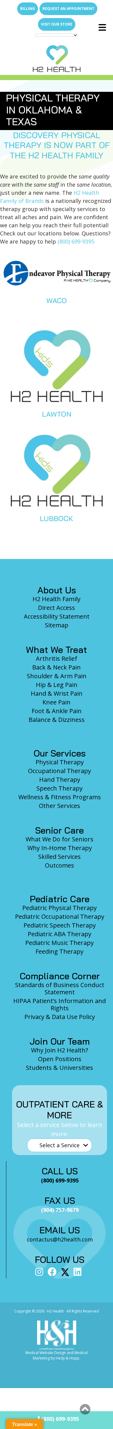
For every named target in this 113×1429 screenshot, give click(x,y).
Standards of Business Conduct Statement (59, 988)
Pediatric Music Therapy (59, 943)
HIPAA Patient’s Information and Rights (59, 1004)
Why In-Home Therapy (59, 848)
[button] (85, 1409)
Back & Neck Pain (56, 667)
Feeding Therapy (59, 951)
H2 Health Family (56, 599)
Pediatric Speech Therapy (60, 925)
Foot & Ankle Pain (57, 711)
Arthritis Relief (56, 658)
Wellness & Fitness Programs (59, 797)
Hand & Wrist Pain (57, 693)
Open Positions (59, 1059)
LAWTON (56, 413)
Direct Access (56, 608)
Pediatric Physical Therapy (59, 908)
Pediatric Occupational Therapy (59, 916)
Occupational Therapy (59, 771)
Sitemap (56, 625)
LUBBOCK (56, 518)
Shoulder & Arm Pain (56, 676)
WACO (56, 300)
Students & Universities (59, 1068)
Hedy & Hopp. (68, 1358)
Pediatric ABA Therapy (59, 934)
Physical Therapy (60, 762)
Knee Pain (56, 702)
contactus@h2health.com (60, 1239)
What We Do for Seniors (59, 839)
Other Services (59, 806)
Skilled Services (59, 857)
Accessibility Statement (56, 616)
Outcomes (59, 865)
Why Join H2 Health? (59, 1050)
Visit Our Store (56, 24)
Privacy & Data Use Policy (59, 1017)
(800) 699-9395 (76, 241)
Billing (27, 8)
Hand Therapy (59, 779)
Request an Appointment (68, 8)
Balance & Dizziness (57, 720)
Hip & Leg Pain (56, 685)
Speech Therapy (59, 788)
